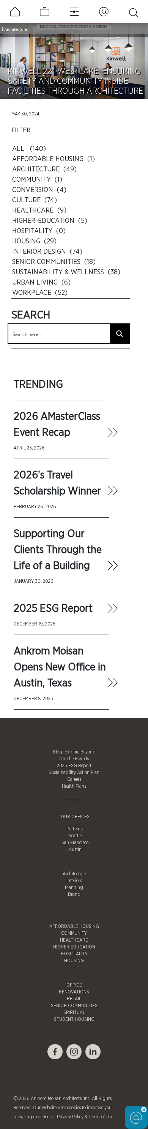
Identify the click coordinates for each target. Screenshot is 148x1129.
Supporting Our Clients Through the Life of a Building (58, 550)
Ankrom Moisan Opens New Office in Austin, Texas (60, 667)
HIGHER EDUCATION (74, 947)
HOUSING (74, 960)
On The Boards (74, 758)
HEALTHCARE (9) (39, 210)
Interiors (74, 880)
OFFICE (74, 985)
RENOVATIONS (74, 992)
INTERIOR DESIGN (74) (47, 251)
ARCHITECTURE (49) (44, 169)
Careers (74, 779)
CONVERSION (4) (39, 190)
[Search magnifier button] (119, 333)
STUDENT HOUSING (74, 1019)
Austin (75, 849)
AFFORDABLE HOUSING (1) (53, 159)
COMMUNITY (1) (37, 179)
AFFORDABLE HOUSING (74, 926)
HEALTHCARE (74, 940)
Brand (74, 894)
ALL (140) (29, 149)
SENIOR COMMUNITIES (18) (54, 262)
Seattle (75, 835)
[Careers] (44, 11)
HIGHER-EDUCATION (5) (49, 220)
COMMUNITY (74, 933)
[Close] (144, 1110)
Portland (74, 829)
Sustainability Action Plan (74, 772)
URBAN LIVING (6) (41, 282)
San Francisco (74, 842)
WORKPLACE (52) (40, 292)
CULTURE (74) (34, 200)
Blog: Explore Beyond (74, 752)
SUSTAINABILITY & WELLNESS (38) (66, 272)
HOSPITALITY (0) (39, 231)
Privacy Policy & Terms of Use (84, 1117)
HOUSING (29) (34, 241)
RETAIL (74, 998)
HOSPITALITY (74, 953)
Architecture (15, 29)
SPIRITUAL (74, 1012)
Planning (74, 887)
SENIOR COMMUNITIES (74, 1005)
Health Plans (74, 786)
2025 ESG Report (53, 608)
